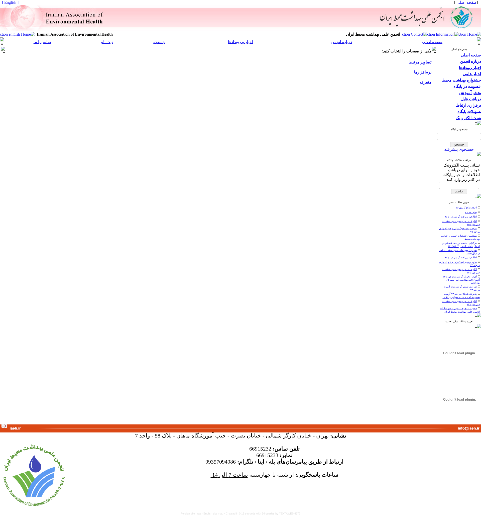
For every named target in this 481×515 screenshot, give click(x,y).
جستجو (159, 42)
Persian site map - (192, 513)
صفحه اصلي (432, 42)
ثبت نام (107, 42)
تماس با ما (42, 42)
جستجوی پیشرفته (459, 149)
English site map (213, 513)
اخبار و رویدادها (240, 42)
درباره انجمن (341, 42)
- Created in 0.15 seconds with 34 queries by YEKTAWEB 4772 (262, 513)
